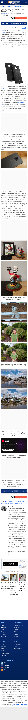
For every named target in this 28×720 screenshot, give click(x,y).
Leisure (16, 634)
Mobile (9, 6)
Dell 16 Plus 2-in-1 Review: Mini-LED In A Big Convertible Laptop (5, 586)
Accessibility (17, 644)
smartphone (18, 501)
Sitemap (3, 636)
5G (23, 501)
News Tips (4, 648)
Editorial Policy (18, 648)
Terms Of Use (16, 706)
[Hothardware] (14, 2)
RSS (5, 669)
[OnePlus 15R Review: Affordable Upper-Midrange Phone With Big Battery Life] (13, 577)
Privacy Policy (5, 653)
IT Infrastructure (18, 632)
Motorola (11, 501)
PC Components (18, 625)
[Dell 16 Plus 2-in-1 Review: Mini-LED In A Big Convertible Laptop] (5, 577)
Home (2, 625)
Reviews (3, 627)
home (3, 6)
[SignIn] (3, 2)
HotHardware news (22, 564)
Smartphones (18, 6)
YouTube (6, 667)
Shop (15, 646)
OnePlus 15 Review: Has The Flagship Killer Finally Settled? (22, 586)
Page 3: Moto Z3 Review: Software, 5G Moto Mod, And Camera (14, 23)
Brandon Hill (12, 507)
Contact (3, 651)
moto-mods (18, 503)
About (2, 644)
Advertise (3, 646)
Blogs (2, 632)
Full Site (3, 634)
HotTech (3, 655)
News (2, 629)
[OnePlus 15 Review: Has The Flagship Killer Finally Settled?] (22, 577)
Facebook (6, 665)
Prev (4, 491)
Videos (16, 636)
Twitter (5, 663)
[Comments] (12, 18)
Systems (16, 627)
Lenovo (7, 501)
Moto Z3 (5, 88)
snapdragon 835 (5, 503)
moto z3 (12, 503)
